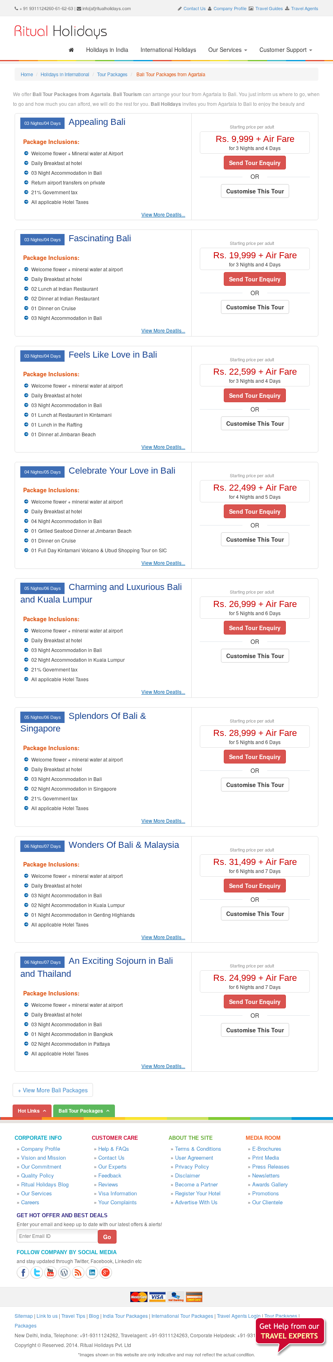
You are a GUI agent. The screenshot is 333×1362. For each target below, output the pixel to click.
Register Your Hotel (198, 1193)
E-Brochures (266, 1148)
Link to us (47, 1315)
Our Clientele (267, 1202)
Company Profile (230, 8)
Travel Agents (304, 8)
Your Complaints (117, 1202)
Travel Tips (73, 1315)
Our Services (225, 49)
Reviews (108, 1184)
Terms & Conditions (198, 1148)
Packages (26, 1325)
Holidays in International (65, 74)
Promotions (265, 1193)
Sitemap (24, 1315)
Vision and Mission (43, 1157)
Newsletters (266, 1175)
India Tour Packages (125, 1315)
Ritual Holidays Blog (45, 1184)
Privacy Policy (192, 1166)
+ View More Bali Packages (53, 1090)
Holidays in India (107, 49)
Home (27, 74)
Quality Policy (37, 1175)
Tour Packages (112, 74)
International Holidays (168, 49)
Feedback (109, 1175)
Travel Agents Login (239, 1315)
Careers (30, 1202)
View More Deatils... (163, 214)
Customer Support (283, 49)
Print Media (265, 1157)
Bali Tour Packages (80, 1110)
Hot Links (29, 1110)
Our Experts (112, 1166)
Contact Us (195, 8)
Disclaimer (187, 1175)
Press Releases (271, 1166)
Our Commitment (41, 1166)
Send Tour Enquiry (255, 163)
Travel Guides (269, 8)
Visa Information (117, 1193)
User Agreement (194, 1157)
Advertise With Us (196, 1202)
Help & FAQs (113, 1148)
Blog (94, 1315)
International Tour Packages (182, 1315)
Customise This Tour (255, 191)
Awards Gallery (270, 1184)
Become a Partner (196, 1184)
